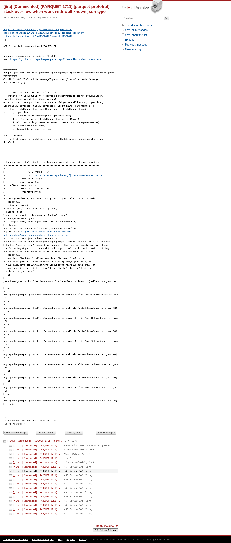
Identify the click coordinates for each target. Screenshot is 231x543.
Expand (129, 39)
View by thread (46, 432)
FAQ (60, 539)
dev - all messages (136, 30)
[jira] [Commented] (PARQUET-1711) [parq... (35, 440)
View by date (74, 432)
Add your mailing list (43, 539)
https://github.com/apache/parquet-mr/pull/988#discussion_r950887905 (55, 59)
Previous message (16, 432)
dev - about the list (136, 34)
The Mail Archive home (139, 25)
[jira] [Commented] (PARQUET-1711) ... (38, 445)
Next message (105, 432)
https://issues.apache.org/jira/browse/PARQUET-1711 (68, 175)
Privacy (83, 539)
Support (71, 539)
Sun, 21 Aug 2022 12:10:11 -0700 (45, 17)
